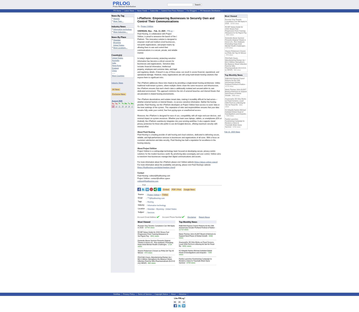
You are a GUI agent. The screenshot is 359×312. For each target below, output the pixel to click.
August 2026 (117, 101)
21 (119, 106)
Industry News (117, 83)
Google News (189, 190)
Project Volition (147, 26)
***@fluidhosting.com (156, 198)
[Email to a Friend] (159, 189)
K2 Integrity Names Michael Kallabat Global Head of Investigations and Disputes (195, 252)
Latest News (129, 11)
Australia (115, 60)
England (115, 68)
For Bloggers (192, 11)
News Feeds (142, 11)
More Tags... (118, 21)
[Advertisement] (201, 50)
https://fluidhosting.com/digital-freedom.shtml (156, 167)
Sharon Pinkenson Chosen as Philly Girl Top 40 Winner (235, 52)
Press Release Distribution (124, 6)
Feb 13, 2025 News (232, 132)
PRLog (169, 31)
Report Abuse (204, 217)
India (114, 63)
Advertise (182, 294)
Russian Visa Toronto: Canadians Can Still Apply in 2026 (236, 21)
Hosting (116, 19)
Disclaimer (191, 217)
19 (126, 106)
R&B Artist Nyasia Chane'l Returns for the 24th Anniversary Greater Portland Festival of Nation (197, 227)
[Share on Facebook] (139, 189)
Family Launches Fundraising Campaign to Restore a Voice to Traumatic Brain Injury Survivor (195, 261)
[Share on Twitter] (143, 189)
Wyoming (117, 43)
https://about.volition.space (206, 162)
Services (151, 212)
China (114, 71)
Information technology (122, 29)
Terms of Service (145, 294)
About (173, 294)
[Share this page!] (179, 307)
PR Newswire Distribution (210, 11)
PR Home (117, 11)
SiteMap (116, 294)
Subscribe (154, 11)
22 (116, 106)
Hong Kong (116, 66)
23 (113, 106)
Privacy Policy (129, 294)
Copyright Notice (161, 294)
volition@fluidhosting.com (147, 181)
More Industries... (120, 32)
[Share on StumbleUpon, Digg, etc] (155, 189)
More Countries (118, 76)
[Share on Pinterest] (151, 189)
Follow (165, 195)
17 (132, 106)
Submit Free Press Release (172, 11)
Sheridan (116, 40)
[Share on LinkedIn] (147, 189)
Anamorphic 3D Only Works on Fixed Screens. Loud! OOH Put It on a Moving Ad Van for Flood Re (196, 244)
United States (118, 45)
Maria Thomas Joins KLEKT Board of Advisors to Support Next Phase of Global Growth (197, 235)
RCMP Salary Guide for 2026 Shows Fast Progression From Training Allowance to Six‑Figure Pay (153, 234)
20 (123, 106)
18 (129, 106)
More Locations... (120, 48)
